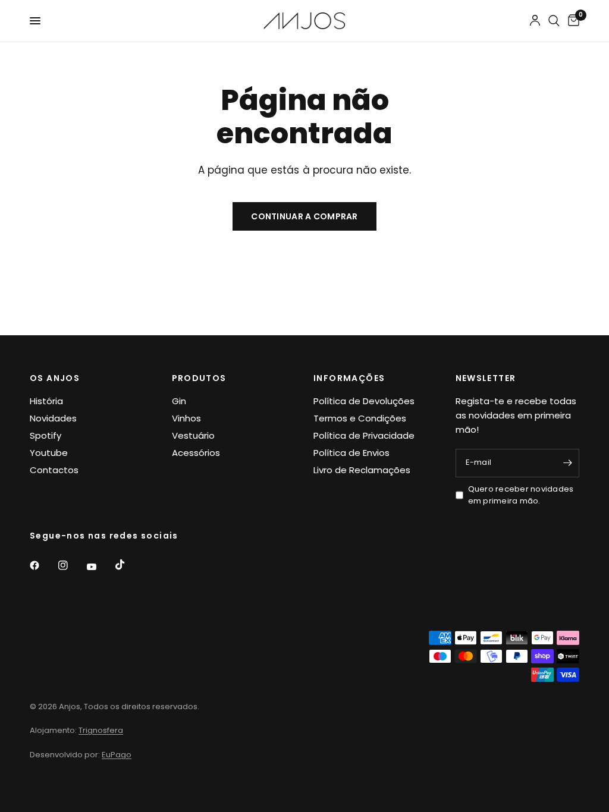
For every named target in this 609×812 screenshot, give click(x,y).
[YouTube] (100, 567)
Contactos (54, 470)
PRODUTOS (199, 378)
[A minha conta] (535, 21)
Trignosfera (101, 730)
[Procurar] (554, 21)
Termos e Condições (359, 418)
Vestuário (193, 435)
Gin (179, 401)
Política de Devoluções (364, 401)
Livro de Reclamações (361, 470)
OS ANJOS (55, 378)
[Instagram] (71, 565)
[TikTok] (128, 565)
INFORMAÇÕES (349, 378)
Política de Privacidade (364, 435)
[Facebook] (43, 565)
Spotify (45, 435)
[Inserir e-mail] (567, 463)
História (46, 401)
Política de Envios (351, 452)
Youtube (49, 452)
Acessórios (196, 452)
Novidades (53, 418)
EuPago (116, 754)
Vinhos (186, 418)
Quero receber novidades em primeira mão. (521, 495)
